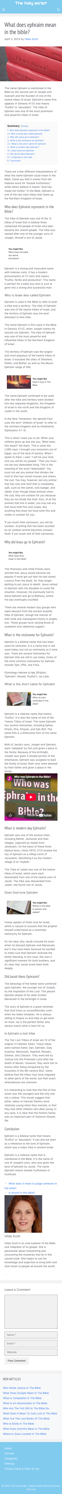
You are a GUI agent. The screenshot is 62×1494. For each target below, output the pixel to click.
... (6, 1273)
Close (24, 126)
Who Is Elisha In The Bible (18, 1423)
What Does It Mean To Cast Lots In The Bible (30, 1413)
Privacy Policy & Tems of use (22, 1468)
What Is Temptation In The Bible (22, 1398)
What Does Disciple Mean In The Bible (26, 1393)
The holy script (31, 3)
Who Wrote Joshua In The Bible (22, 1387)
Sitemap (9, 1463)
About (8, 1448)
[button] (58, 10)
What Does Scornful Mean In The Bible (26, 1428)
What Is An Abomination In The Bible (25, 1403)
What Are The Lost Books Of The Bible (26, 1418)
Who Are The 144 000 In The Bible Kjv (26, 1408)
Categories (11, 1458)
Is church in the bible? (22, 1192)
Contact (9, 1453)
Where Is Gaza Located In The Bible (24, 1433)
